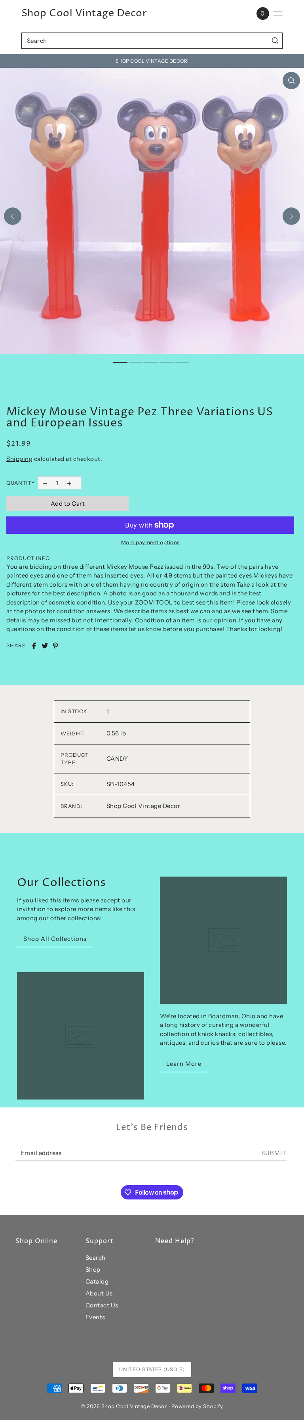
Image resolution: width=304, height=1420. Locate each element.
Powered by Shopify (197, 1406)
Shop (93, 1269)
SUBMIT (274, 1153)
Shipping (19, 458)
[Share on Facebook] (34, 646)
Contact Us (102, 1305)
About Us (99, 1293)
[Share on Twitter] (45, 646)
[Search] (275, 40)
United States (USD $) (152, 1369)
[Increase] (69, 483)
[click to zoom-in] (291, 80)
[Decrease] (44, 483)
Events (95, 1317)
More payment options (150, 542)
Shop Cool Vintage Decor (84, 13)
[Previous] (12, 216)
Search (96, 1257)
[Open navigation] (278, 13)
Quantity (20, 483)
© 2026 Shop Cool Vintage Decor (124, 1406)
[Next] (291, 216)
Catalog (97, 1281)
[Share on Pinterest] (55, 646)
